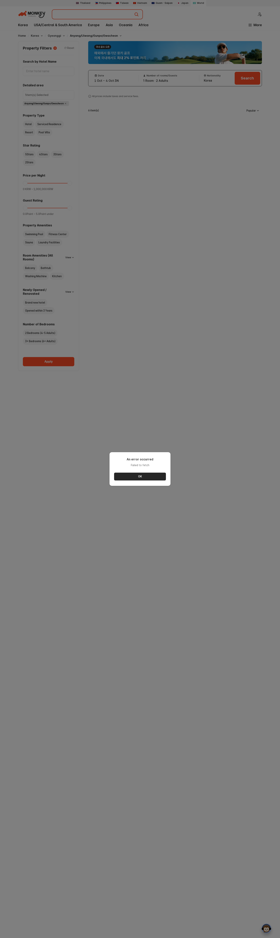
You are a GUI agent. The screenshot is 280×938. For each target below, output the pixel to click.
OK (140, 476)
